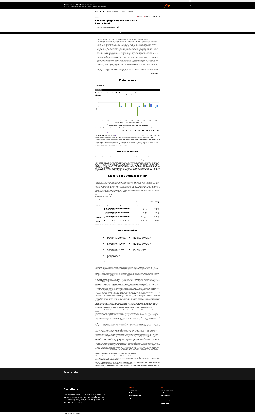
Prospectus (147, 16)
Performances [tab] (99, 85)
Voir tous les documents (110, 261)
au (95, 199)
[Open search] (159, 11)
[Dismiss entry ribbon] (191, 5)
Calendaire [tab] (98, 89)
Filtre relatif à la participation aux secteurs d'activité (131, 274)
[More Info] (107, 132)
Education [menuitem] (130, 11)
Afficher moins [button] (154, 73)
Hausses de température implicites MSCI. (121, 275)
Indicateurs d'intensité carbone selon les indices (110, 274)
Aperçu (102, 32)
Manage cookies (165, 403)
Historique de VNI (156, 16)
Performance (121, 32)
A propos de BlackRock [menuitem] (112, 11)
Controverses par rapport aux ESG (105, 275)
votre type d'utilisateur (101, 6)
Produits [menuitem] (123, 11)
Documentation (147, 32)
